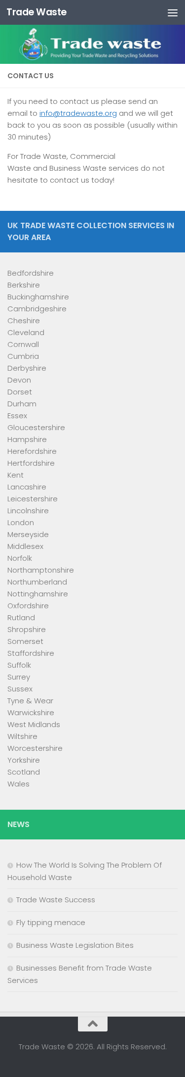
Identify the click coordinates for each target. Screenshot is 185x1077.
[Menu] (172, 12)
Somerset (25, 641)
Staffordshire (30, 653)
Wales (18, 784)
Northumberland (37, 582)
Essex (17, 415)
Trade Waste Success (55, 899)
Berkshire (23, 285)
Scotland (23, 772)
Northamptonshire (40, 570)
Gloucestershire (36, 427)
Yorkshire (23, 760)
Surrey (18, 677)
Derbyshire (26, 368)
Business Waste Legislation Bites (75, 945)
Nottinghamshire (37, 593)
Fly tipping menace (50, 922)
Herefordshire (32, 451)
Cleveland (25, 332)
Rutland (21, 617)
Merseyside (28, 534)
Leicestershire (32, 498)
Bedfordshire (30, 273)
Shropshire (26, 629)
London (20, 522)
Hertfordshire (31, 463)
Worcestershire (35, 748)
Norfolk (19, 558)
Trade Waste (36, 12)
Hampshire (27, 439)
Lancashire (26, 487)
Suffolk (19, 665)
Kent (15, 475)
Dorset (19, 392)
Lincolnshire (28, 510)
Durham (22, 403)
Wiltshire (22, 736)
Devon (19, 380)
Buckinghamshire (38, 297)
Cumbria (23, 356)
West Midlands (33, 724)
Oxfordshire (28, 605)
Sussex (20, 689)
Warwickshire (30, 712)
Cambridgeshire (37, 308)
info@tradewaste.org (78, 113)
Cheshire (23, 320)
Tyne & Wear (30, 700)
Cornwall (23, 344)
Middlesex (25, 546)
